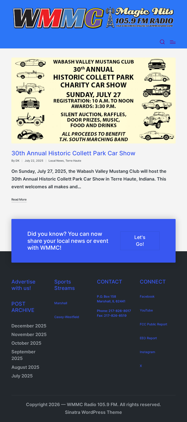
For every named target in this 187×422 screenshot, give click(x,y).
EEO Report (148, 338)
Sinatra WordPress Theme (93, 412)
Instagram (147, 352)
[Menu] (173, 42)
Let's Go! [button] (139, 240)
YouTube (146, 310)
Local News (56, 160)
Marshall (60, 303)
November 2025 (29, 334)
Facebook (147, 296)
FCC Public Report (153, 324)
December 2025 (28, 326)
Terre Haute (73, 160)
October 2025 (26, 343)
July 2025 (22, 376)
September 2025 (23, 355)
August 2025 (25, 367)
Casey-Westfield (66, 317)
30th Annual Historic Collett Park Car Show (73, 153)
